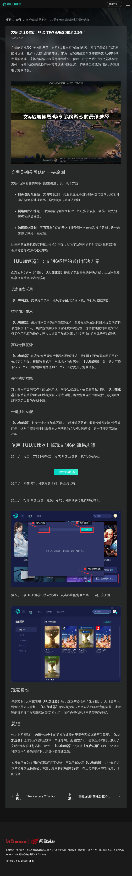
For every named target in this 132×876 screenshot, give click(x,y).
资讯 (18, 19)
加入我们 (103, 850)
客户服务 (20, 850)
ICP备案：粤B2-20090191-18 (20, 861)
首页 (8, 19)
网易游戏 (72, 850)
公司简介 (10, 850)
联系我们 (82, 850)
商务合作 (92, 850)
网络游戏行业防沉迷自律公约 (32, 854)
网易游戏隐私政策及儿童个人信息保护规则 (46, 850)
